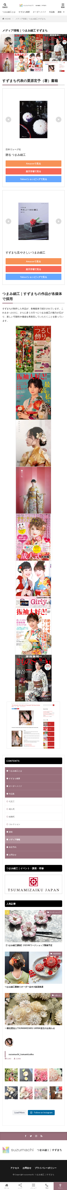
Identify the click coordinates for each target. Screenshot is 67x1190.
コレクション (14, 824)
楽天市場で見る (33, 171)
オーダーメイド (39, 12)
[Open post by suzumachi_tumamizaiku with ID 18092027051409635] (55, 1074)
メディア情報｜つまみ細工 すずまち (30, 19)
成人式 (11, 809)
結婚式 (11, 816)
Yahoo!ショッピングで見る (33, 179)
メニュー (33, 1188)
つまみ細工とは (8, 12)
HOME (8, 19)
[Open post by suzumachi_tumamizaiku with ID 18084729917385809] (40, 1074)
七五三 (11, 801)
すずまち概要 (24, 12)
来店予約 (12, 847)
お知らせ (57, 995)
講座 (60, 12)
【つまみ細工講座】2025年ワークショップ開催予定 (28, 945)
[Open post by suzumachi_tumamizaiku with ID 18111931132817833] (11, 1074)
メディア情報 (14, 839)
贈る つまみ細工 (16, 154)
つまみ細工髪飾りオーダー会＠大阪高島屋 (24, 987)
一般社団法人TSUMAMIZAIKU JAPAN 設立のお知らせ (30, 1028)
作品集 (52, 12)
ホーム (6, 1188)
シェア (20, 1188)
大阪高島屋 (57, 954)
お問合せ (12, 855)
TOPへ (60, 1188)
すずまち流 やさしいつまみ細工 (25, 252)
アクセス (14, 1168)
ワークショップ (55, 912)
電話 (46, 1188)
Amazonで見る (33, 163)
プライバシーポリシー (46, 1168)
